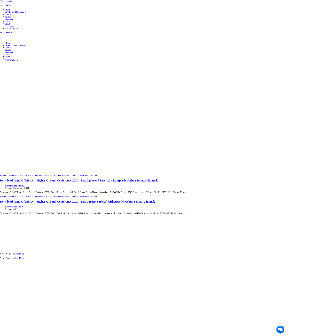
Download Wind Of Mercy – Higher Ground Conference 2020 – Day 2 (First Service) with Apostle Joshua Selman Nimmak (77, 201)
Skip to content (6, 1)
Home (7, 9)
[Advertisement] (74, 81)
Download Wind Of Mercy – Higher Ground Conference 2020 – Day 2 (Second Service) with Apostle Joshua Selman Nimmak (79, 180)
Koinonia (9, 19)
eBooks (8, 17)
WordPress (19, 254)
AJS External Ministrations (15, 12)
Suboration (9, 26)
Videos (8, 14)
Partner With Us (11, 28)
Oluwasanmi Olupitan (15, 186)
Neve (2, 254)
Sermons (8, 21)
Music (7, 24)
